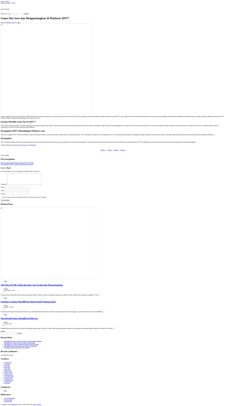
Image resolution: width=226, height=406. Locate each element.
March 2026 (7, 370)
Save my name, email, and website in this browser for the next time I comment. (25, 197)
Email (3, 190)
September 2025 (8, 380)
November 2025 (8, 377)
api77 (122, 116)
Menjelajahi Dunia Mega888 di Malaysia (19, 318)
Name (3, 187)
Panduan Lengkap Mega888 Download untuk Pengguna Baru (28, 302)
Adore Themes (37, 404)
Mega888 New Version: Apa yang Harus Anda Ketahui (19, 343)
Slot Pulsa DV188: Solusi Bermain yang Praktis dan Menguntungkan (32, 285)
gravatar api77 (8, 401)
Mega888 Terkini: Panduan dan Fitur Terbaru (16, 347)
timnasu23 (3, 6)
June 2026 (7, 365)
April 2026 (7, 369)
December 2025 (8, 375)
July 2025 (7, 383)
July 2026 (7, 364)
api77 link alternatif (9, 398)
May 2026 (7, 367)
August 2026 (7, 362)
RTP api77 (33, 145)
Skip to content (5, 1)
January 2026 (8, 373)
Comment (4, 184)
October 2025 (8, 378)
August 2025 (7, 381)
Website (3, 194)
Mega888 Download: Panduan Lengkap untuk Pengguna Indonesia (23, 341)
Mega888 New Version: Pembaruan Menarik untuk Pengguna (21, 344)
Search (3, 331)
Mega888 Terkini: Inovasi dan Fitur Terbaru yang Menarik (20, 346)
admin (18, 22)
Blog (7, 155)
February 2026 (8, 372)
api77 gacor (24, 145)
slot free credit (8, 400)
